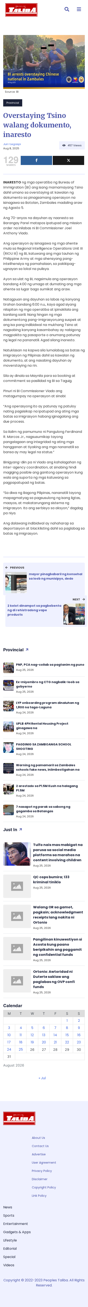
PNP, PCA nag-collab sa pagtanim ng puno (50, 665)
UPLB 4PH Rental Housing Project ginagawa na (42, 725)
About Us (38, 1138)
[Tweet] (68, 160)
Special (9, 1256)
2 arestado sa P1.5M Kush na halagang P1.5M (47, 788)
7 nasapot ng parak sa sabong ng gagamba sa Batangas (43, 809)
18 (20, 1042)
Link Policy (39, 1196)
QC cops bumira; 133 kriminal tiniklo (51, 880)
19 (32, 1042)
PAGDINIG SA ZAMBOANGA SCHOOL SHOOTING (43, 746)
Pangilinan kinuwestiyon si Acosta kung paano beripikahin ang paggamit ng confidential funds (57, 947)
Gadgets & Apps (17, 1232)
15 (67, 1035)
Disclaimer (39, 1179)
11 (21, 1035)
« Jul (42, 1078)
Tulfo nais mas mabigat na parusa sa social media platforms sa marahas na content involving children (58, 852)
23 (79, 1042)
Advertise (39, 1154)
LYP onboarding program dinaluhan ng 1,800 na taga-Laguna (47, 705)
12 (32, 1035)
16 (79, 1035)
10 (9, 1035)
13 (43, 1035)
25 (21, 1049)
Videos (8, 1265)
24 (9, 1049)
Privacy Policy (42, 1171)
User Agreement (44, 1162)
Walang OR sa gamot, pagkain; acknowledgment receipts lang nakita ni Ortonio (58, 915)
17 (9, 1042)
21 (55, 1042)
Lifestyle (10, 1240)
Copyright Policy (44, 1187)
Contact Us (40, 1146)
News (7, 1207)
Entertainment (15, 1223)
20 (44, 1042)
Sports (8, 1215)
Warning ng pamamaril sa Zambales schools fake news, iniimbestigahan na (47, 767)
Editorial (10, 1248)
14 (55, 1035)
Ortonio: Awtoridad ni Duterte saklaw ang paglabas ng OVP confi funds (54, 979)
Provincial (12, 103)
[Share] (36, 160)
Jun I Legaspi (12, 144)
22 (67, 1042)
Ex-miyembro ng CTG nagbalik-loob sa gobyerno (47, 684)
